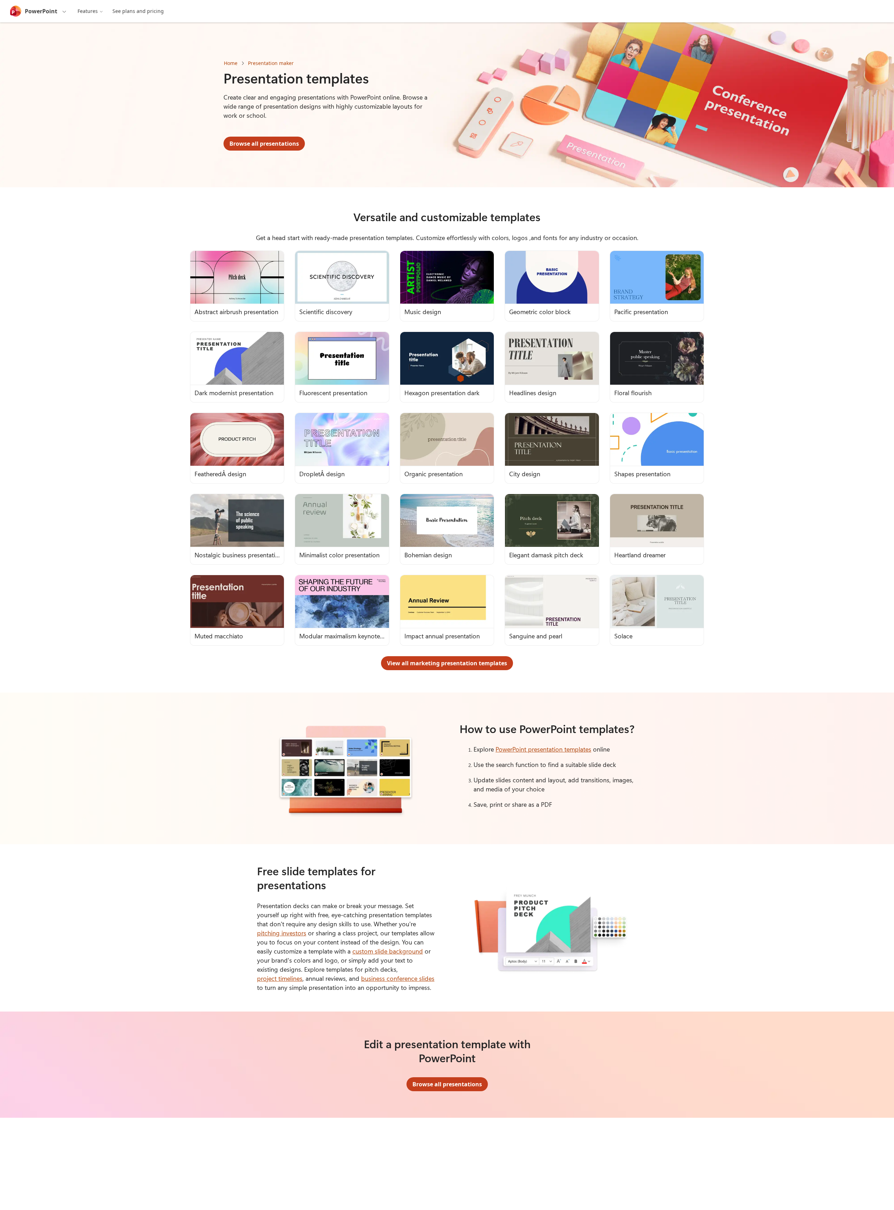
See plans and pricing (138, 11)
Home (230, 63)
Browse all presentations (264, 143)
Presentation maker (271, 63)
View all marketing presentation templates (447, 663)
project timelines (279, 978)
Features (88, 11)
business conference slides (397, 978)
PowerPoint (41, 11)
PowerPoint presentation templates (543, 749)
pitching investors (281, 933)
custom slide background (387, 951)
